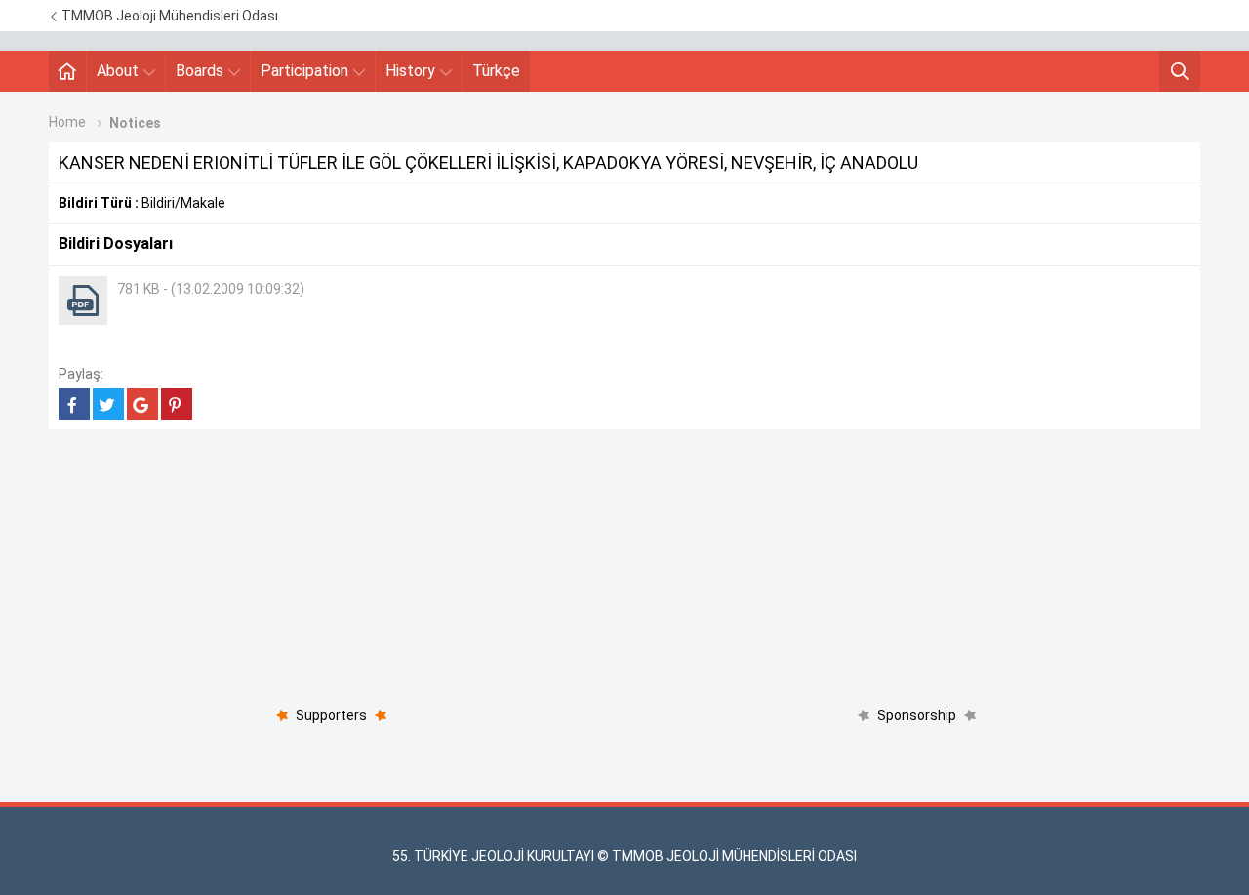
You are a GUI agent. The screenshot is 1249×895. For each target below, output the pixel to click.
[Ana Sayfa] (67, 71)
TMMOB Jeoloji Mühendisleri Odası (168, 15)
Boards (199, 70)
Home (67, 122)
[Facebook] (74, 404)
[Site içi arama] (1179, 71)
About (118, 70)
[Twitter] (108, 404)
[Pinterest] (176, 404)
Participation (304, 70)
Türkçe (496, 70)
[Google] (142, 404)
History (410, 70)
